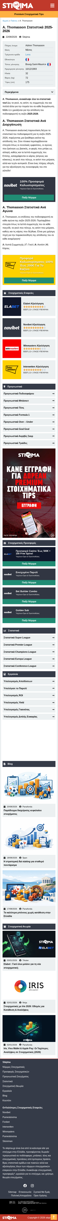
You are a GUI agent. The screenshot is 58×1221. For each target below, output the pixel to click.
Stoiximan (8, 1141)
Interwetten (8, 1127)
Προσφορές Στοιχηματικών (16, 1071)
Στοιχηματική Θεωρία (13, 1086)
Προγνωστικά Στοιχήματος (16, 1076)
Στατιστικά (8, 1081)
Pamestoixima (10, 1117)
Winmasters (8, 1131)
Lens (27, 54)
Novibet (6, 1112)
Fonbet (6, 1122)
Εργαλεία (7, 1091)
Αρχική (5, 21)
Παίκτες (14, 21)
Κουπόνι (7, 1100)
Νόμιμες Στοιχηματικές (14, 1067)
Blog (5, 1095)
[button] (52, 92)
